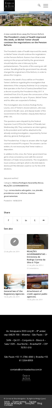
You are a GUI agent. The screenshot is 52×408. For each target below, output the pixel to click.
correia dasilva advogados (20, 190)
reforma (23, 193)
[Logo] (21, 5)
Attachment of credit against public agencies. (37, 294)
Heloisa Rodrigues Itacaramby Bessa (27, 183)
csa (33, 190)
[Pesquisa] (37, 5)
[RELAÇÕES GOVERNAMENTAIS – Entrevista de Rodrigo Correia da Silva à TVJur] (37, 241)
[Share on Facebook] (8, 220)
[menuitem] (37, 5)
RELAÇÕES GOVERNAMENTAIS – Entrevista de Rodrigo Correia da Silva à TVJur (37, 257)
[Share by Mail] (43, 220)
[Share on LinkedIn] (26, 220)
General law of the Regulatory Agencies (14, 292)
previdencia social (11, 193)
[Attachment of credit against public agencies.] (37, 281)
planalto (39, 190)
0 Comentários (33, 268)
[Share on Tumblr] (35, 220)
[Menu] (44, 5)
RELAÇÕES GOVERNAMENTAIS (16, 185)
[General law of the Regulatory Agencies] (14, 281)
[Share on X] (17, 220)
